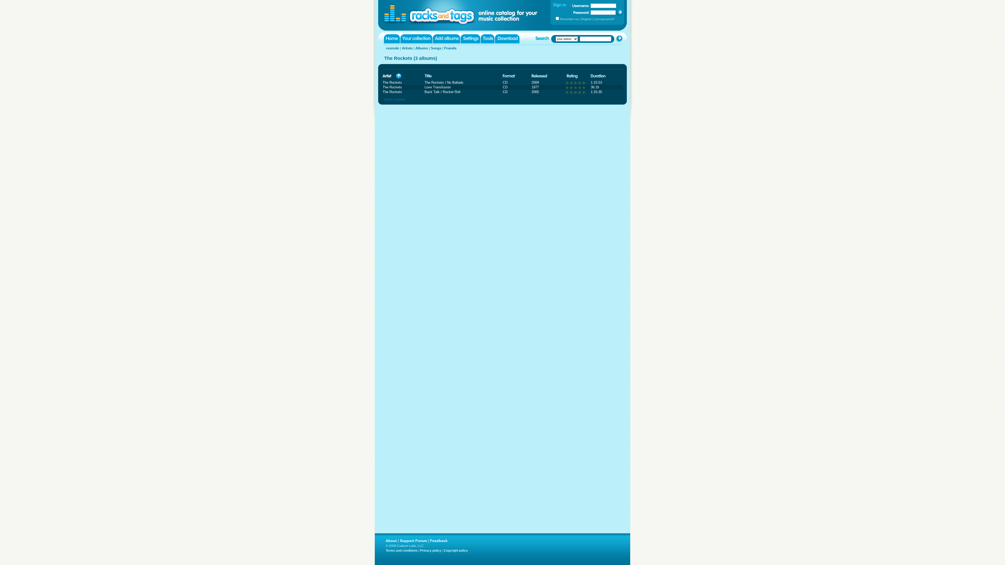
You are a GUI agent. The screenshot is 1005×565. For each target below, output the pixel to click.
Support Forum (413, 541)
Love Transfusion (438, 87)
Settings (470, 38)
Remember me (569, 19)
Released (539, 76)
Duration (598, 76)
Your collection (416, 38)
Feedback (439, 541)
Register (586, 19)
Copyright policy (456, 550)
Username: (580, 5)
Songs (436, 48)
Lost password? (604, 19)
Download (507, 38)
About (391, 541)
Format (509, 76)
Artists (407, 48)
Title (428, 76)
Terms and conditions (402, 550)
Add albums (446, 38)
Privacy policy (430, 550)
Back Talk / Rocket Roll (442, 92)
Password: (581, 12)
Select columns (394, 99)
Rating (572, 76)
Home (392, 38)
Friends (450, 48)
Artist (387, 76)
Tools (487, 38)
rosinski (392, 48)
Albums (421, 48)
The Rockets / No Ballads (444, 82)
